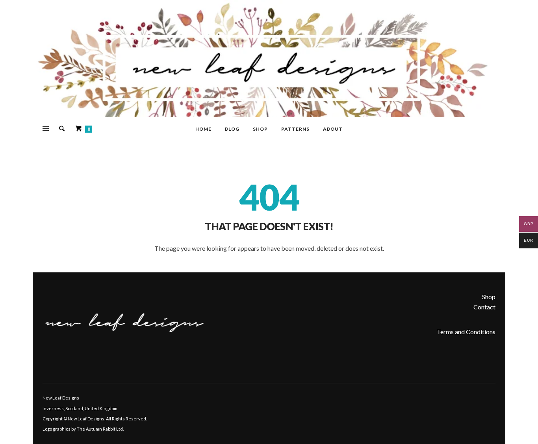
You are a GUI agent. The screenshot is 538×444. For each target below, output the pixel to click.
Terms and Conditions (466, 331)
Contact (484, 307)
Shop (488, 296)
